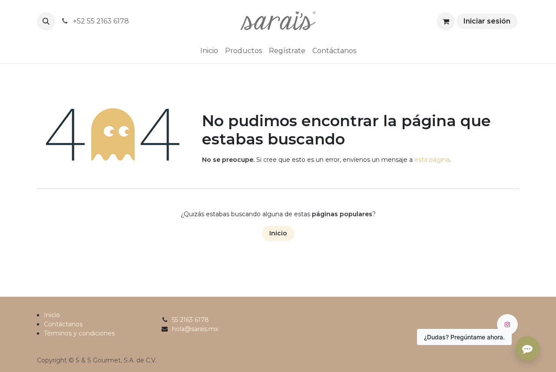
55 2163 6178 (190, 320)
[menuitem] (209, 51)
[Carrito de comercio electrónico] (446, 21)
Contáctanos (63, 324)
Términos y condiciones (79, 333)
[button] (46, 21)
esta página (432, 160)
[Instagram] (507, 324)
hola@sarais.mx (195, 329)
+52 (100, 21)
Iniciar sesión (486, 21)
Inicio (278, 233)
